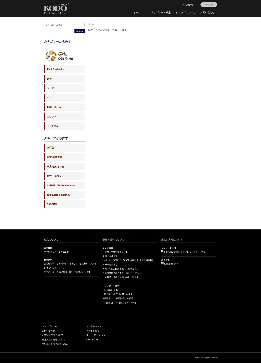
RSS (88, 339)
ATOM (95, 339)
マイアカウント (189, 4)
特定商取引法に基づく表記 (55, 344)
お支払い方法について (52, 335)
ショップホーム (49, 326)
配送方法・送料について (53, 339)
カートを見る (92, 330)
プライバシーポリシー (97, 335)
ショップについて (185, 12)
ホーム (137, 12)
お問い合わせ (207, 12)
